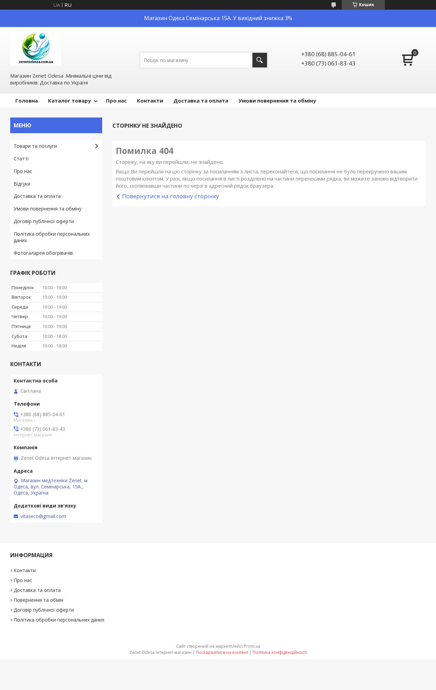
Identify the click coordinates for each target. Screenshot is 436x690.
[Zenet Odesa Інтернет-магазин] (35, 49)
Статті (21, 158)
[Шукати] (259, 60)
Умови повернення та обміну (277, 100)
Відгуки (22, 184)
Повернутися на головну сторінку (170, 196)
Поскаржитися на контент (222, 652)
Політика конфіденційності (280, 652)
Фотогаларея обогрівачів (43, 253)
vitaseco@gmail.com (43, 516)
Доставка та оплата (200, 100)
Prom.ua (252, 646)
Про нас (116, 100)
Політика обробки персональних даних (52, 237)
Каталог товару (69, 100)
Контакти (150, 100)
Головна (26, 100)
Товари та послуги (35, 146)
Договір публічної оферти (44, 221)
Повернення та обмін (38, 600)
